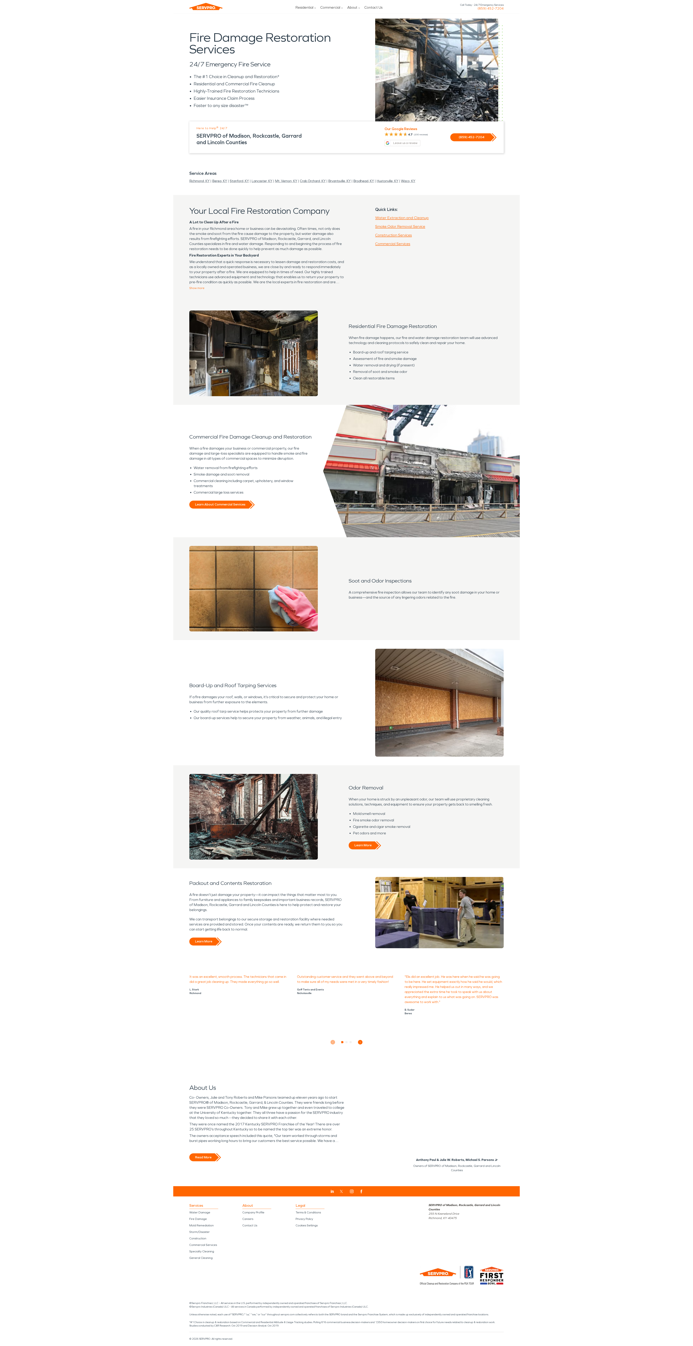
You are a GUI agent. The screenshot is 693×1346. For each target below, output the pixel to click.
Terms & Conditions (308, 1212)
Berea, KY (219, 181)
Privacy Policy (304, 1219)
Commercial (330, 7)
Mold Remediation (201, 1225)
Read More (203, 1157)
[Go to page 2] (347, 1042)
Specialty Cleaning (201, 1251)
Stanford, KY (239, 181)
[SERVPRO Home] (206, 6)
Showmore (196, 288)
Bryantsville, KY (339, 181)
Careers (247, 1219)
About (352, 7)
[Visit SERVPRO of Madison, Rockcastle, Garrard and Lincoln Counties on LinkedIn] (332, 1191)
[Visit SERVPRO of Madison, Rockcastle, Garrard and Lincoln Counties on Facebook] (361, 1191)
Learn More (363, 845)
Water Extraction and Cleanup (402, 217)
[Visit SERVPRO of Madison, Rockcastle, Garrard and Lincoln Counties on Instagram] (352, 1191)
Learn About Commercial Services (220, 504)
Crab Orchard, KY (313, 181)
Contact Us (373, 7)
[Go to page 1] (342, 1042)
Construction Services (393, 235)
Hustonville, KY (387, 181)
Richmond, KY (199, 181)
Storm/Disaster (199, 1232)
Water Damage (199, 1212)
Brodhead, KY (363, 181)
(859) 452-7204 (491, 8)
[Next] (360, 1042)
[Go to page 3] (351, 1042)
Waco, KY (408, 181)
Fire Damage (198, 1219)
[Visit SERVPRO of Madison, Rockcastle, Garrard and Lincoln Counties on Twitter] (341, 1191)
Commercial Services (392, 243)
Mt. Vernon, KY (286, 181)
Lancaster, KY (262, 181)
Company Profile (253, 1212)
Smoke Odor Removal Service (400, 226)
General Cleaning (201, 1258)
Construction (197, 1238)
